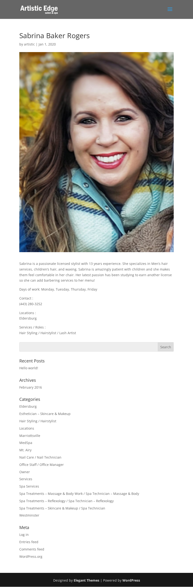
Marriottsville (29, 435)
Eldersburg (28, 406)
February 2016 (30, 387)
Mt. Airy (25, 450)
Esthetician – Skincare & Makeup (45, 413)
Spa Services (29, 486)
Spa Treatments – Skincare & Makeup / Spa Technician (62, 508)
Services (25, 479)
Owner (24, 472)
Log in (24, 534)
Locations (26, 428)
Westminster (29, 515)
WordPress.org (30, 556)
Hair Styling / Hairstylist (37, 421)
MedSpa (25, 442)
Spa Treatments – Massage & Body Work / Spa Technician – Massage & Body (79, 493)
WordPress (131, 580)
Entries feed (28, 542)
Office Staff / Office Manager (41, 464)
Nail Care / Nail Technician (40, 457)
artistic (29, 44)
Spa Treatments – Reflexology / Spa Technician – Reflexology (66, 501)
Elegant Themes (86, 580)
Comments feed (31, 549)
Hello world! (28, 368)
